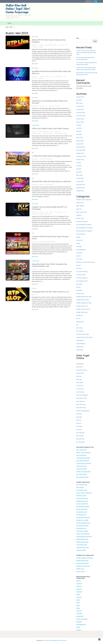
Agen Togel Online (81, 212)
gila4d (78, 600)
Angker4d (79, 215)
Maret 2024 (79, 103)
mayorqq (41, 212)
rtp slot (52, 76)
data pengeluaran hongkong (84, 228)
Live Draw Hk (79, 386)
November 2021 (80, 188)
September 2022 (81, 156)
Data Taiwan (79, 382)
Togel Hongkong (80, 343)
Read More (35, 63)
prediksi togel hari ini (82, 306)
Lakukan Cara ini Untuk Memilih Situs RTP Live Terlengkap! (49, 208)
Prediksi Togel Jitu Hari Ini (83, 309)
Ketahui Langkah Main (82, 542)
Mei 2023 (78, 131)
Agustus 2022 (80, 159)
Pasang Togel (58, 131)
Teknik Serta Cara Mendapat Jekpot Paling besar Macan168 (50, 102)
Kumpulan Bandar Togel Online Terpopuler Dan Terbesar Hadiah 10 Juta (49, 265)
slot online (34, 214)
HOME (9, 23)
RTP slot (34, 288)
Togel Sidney (79, 350)
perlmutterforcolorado (50, 45)
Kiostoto (42, 45)
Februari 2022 (80, 178)
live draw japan (80, 442)
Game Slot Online (81, 495)
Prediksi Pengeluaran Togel (83, 303)
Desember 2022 (80, 147)
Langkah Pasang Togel (82, 547)
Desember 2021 (80, 184)
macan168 (42, 76)
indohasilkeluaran (43, 131)
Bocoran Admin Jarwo (82, 477)
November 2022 (80, 150)
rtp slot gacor (59, 76)
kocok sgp (79, 426)
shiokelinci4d (80, 616)
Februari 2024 (80, 106)
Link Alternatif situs (81, 512)
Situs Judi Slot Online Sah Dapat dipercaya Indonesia (51, 181)
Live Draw (79, 268)
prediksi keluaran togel (82, 300)
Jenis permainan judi (82, 498)
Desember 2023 (80, 112)
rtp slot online (58, 212)
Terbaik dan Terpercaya (83, 517)
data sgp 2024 (80, 432)
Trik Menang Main (81, 550)
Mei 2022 (78, 169)
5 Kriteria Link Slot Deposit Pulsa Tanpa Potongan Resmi (50, 237)
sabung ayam (80, 321)
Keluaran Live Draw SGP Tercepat (85, 262)
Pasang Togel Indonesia (83, 534)
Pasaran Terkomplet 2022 (83, 471)
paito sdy (78, 414)
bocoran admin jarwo (82, 221)
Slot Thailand (80, 331)
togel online (42, 269)
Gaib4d (78, 237)
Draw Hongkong (80, 234)
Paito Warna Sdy (80, 404)
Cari (77, 38)
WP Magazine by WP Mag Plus (58, 640)
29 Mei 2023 (35, 45)
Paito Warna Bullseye (82, 395)
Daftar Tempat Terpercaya (84, 493)
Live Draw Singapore (81, 278)
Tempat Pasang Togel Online (60, 133)
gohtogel (78, 611)
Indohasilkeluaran (81, 249)
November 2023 (80, 116)
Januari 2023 (79, 144)
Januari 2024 (80, 109)
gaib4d (78, 594)
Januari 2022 (79, 181)
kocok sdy (79, 429)
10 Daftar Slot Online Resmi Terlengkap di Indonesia (51, 156)
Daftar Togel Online (81, 509)
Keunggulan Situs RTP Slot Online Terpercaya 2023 (50, 292)
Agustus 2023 (80, 122)
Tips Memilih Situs (81, 514)
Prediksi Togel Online (82, 312)
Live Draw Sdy (80, 389)
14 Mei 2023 (35, 184)
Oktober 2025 (80, 97)
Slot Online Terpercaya (82, 460)
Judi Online (79, 253)
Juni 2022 (79, 166)
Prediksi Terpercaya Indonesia (84, 558)
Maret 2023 (79, 137)
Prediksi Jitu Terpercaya (83, 566)
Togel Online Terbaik (82, 531)
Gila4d (78, 243)
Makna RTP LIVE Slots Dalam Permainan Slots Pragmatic (49, 41)
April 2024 (79, 100)
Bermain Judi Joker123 (82, 525)
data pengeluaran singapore (84, 231)
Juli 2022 (78, 162)
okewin (78, 627)
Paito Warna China (81, 398)
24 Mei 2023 (35, 106)
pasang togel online (81, 619)
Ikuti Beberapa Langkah (82, 506)
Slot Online (35, 36)
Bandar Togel (80, 218)
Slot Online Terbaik (81, 474)
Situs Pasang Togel (81, 490)
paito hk (78, 420)
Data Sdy (78, 376)
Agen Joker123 (80, 206)
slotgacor (34, 47)
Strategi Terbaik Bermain (83, 523)
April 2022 (79, 172)
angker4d (79, 583)
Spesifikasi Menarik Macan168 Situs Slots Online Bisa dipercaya (51, 72)
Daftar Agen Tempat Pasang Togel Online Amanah (50, 128)
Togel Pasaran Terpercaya (83, 463)
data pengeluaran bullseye (83, 224)
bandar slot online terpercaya (46, 184)
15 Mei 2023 (35, 159)
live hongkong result (82, 281)
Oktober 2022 (80, 153)
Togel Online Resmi (81, 469)
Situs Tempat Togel (81, 484)
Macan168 (79, 290)
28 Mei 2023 (35, 76)
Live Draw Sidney (81, 275)
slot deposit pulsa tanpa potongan (47, 241)
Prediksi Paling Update (82, 560)
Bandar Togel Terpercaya (83, 452)
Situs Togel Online (81, 455)
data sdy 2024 (80, 439)
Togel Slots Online (81, 466)
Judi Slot (78, 256)
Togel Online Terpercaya (83, 458)
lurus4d (78, 287)
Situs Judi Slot (80, 487)
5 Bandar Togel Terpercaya (83, 199)
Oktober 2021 (80, 191)
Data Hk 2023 (80, 373)
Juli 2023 (78, 125)
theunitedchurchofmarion (45, 214)
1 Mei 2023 (35, 294)
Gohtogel (79, 246)
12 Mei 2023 (35, 212)
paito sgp (79, 417)
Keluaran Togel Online (82, 563)
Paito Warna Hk (80, 401)
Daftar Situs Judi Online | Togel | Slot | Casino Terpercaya (18, 8)
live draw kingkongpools (82, 411)
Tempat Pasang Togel (47, 133)
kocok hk (78, 423)
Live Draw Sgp (80, 392)
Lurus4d (78, 630)
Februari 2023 (80, 141)
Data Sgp (78, 379)
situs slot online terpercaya (46, 159)
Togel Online (35, 125)
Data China (79, 367)
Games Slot (79, 240)
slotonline (40, 47)
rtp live (62, 45)
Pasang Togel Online (36, 133)
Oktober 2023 (80, 119)
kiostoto (78, 581)
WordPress (46, 640)
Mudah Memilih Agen (82, 539)
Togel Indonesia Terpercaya (84, 536)
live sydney (79, 284)
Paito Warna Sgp (81, 407)
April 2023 (79, 134)
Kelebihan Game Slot (82, 501)
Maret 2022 (79, 175)
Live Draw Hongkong (81, 271)
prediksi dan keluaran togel (83, 296)
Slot (33, 152)
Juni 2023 (79, 128)
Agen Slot (79, 209)
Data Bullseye (80, 364)
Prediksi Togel (80, 569)
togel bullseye (80, 340)
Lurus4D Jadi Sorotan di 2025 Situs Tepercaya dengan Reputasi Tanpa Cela (86, 52)
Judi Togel (79, 259)
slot (66, 45)
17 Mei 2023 (35, 131)
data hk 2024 (80, 436)
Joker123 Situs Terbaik (82, 520)
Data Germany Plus (81, 370)
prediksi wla (79, 315)
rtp (58, 45)
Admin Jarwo (80, 203)
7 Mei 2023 (35, 241)
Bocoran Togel (80, 571)
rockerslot (79, 622)
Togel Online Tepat (81, 544)
